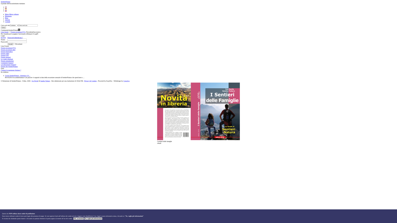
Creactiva (126, 81)
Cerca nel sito (5, 25)
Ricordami (18, 44)
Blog (6, 18)
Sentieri (5, 2)
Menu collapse (14, 14)
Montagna (8, 16)
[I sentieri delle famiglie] (198, 139)
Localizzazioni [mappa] (8, 65)
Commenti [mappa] (7, 63)
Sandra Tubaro (45, 81)
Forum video (5, 53)
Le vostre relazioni (7, 59)
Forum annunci (6, 57)
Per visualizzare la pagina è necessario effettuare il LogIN (19, 34)
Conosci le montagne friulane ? (11, 70)
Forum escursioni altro (8, 50)
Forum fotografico (7, 52)
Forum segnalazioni (7, 61)
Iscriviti (3, 38)
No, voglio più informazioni (93, 218)
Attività (7, 20)
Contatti (7, 22)
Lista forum (4, 32)
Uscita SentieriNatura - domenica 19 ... (17, 76)
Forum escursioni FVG (18, 32)
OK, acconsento (79, 218)
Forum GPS (5, 55)
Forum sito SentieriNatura (9, 66)
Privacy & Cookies (90, 81)
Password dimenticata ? (15, 38)
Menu (7, 14)
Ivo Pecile (35, 81)
